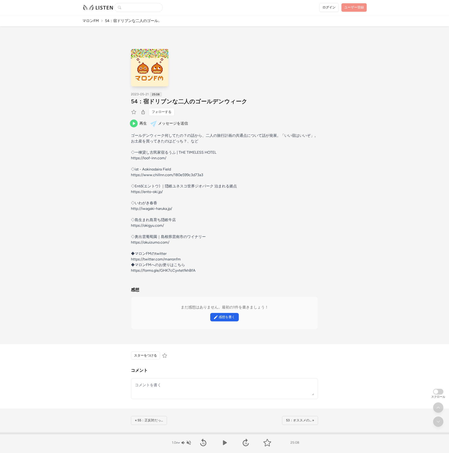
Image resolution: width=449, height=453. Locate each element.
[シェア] (143, 112)
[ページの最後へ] (438, 421)
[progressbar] (224, 433)
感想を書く (227, 317)
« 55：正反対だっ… (149, 420)
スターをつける (145, 355)
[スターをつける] (134, 112)
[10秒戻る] (203, 442)
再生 (143, 123)
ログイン (329, 7)
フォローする (161, 112)
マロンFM (90, 21)
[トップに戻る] (438, 407)
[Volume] (186, 443)
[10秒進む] (246, 442)
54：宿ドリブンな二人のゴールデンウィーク (189, 101)
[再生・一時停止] (224, 442)
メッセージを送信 (173, 123)
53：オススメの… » (300, 420)
